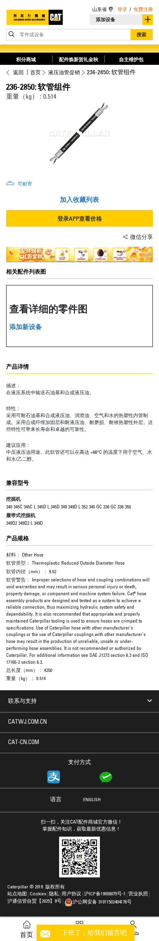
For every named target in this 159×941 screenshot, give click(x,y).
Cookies (38, 894)
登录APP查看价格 (79, 218)
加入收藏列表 (79, 199)
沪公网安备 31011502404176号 (102, 902)
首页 (35, 72)
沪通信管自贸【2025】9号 (34, 901)
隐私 (54, 894)
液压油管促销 (64, 72)
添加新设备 (25, 327)
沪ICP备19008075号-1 (105, 894)
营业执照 (138, 894)
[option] (79, 133)
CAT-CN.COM (23, 743)
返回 (18, 72)
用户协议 (71, 894)
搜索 (141, 34)
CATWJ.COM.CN (27, 722)
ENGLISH (92, 799)
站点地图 (17, 894)
